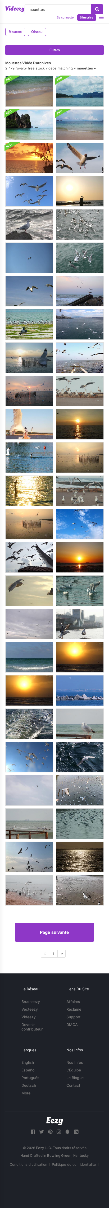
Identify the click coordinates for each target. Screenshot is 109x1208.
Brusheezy (30, 1001)
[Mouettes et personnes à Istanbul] (80, 624)
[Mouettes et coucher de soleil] (80, 457)
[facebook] (33, 1131)
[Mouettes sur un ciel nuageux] (29, 624)
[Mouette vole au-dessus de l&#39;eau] (80, 291)
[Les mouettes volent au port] (80, 690)
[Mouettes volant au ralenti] (80, 324)
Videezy (28, 1017)
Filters (54, 50)
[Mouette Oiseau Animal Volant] (29, 191)
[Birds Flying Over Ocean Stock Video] (29, 657)
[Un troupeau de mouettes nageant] (80, 590)
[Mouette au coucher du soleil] (29, 490)
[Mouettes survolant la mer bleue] (80, 757)
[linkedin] (76, 1131)
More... (27, 1093)
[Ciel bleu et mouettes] (29, 291)
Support (73, 1017)
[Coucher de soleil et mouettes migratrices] (29, 391)
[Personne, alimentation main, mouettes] (29, 424)
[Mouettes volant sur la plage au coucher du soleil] (80, 857)
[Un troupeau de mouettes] (80, 391)
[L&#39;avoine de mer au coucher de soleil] (29, 158)
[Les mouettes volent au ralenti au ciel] (29, 557)
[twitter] (41, 1131)
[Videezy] (15, 9)
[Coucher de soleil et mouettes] (80, 424)
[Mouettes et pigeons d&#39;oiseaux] (29, 324)
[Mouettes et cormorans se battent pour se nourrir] (80, 257)
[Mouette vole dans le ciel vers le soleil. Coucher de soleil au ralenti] (80, 657)
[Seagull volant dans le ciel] (29, 257)
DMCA (72, 1024)
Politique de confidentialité (74, 1164)
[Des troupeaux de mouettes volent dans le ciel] (29, 857)
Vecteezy (29, 1009)
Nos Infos (74, 1062)
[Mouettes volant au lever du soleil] (29, 357)
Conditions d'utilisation (28, 1164)
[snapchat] (67, 1131)
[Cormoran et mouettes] (29, 457)
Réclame (73, 1009)
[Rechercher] (97, 9)
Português (30, 1077)
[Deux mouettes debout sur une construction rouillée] (80, 723)
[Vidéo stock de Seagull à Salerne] (29, 224)
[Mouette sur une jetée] (80, 191)
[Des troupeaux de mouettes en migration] (80, 357)
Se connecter (66, 17)
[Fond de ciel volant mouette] (80, 158)
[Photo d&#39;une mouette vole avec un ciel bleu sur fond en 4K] (29, 790)
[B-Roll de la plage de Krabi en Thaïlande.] (29, 91)
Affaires (73, 1001)
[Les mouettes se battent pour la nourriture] (80, 224)
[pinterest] (50, 1131)
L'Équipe (73, 1070)
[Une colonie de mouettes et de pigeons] (29, 890)
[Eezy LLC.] (54, 1121)
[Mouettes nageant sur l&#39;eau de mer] (80, 823)
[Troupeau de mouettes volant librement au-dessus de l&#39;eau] (80, 790)
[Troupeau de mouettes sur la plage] (80, 890)
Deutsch (28, 1085)
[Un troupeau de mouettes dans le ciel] (29, 757)
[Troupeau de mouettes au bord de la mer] (29, 823)
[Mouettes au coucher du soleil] (29, 524)
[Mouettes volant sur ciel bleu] (80, 524)
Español (28, 1070)
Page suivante (54, 932)
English (27, 1062)
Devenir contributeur (32, 1026)
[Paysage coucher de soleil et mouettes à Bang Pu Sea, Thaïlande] (80, 557)
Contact (73, 1085)
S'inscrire (86, 17)
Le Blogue (75, 1077)
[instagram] (59, 1131)
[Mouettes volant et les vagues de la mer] (29, 723)
